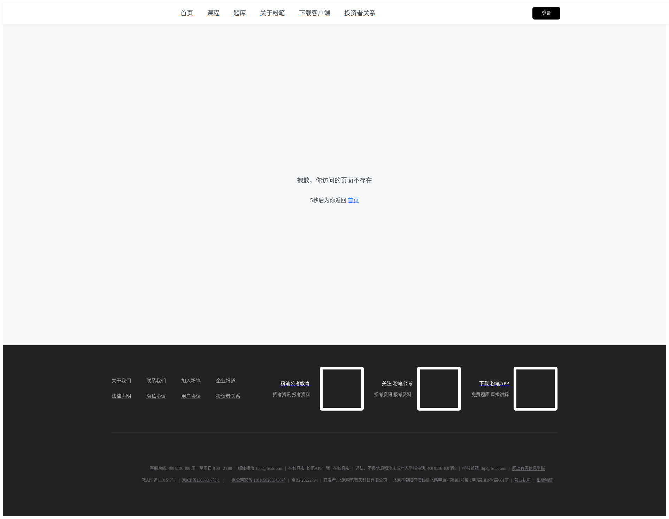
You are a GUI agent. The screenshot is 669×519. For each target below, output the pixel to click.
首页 (353, 200)
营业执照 (522, 480)
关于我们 (121, 380)
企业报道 (226, 380)
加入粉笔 (191, 380)
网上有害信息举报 (528, 468)
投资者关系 (228, 396)
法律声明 (121, 396)
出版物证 (545, 480)
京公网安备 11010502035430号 (258, 480)
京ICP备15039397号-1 (201, 480)
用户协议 (191, 396)
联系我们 (156, 380)
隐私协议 (156, 396)
